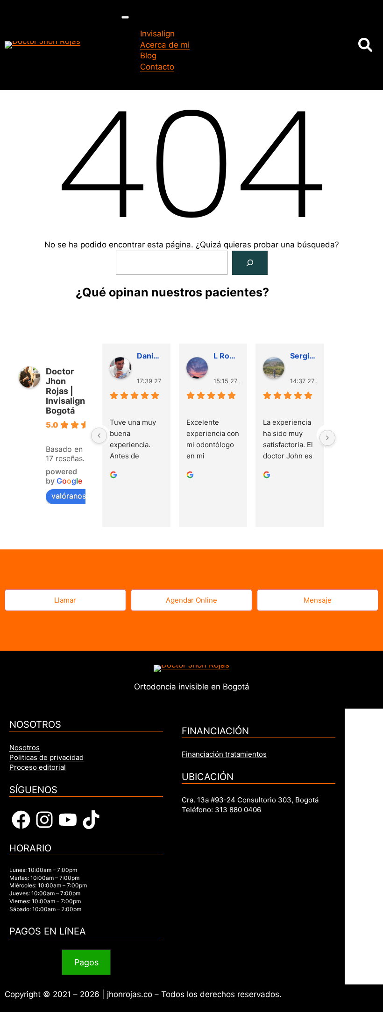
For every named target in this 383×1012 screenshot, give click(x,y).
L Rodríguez (226, 355)
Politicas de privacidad (46, 757)
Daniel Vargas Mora (150, 355)
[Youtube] (67, 819)
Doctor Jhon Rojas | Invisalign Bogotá (65, 390)
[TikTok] (91, 819)
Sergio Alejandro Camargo (303, 355)
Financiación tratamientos (224, 754)
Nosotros (24, 747)
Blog (148, 55)
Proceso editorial (37, 767)
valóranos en (74, 495)
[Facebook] (21, 819)
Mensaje (318, 600)
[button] (86, 962)
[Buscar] (250, 263)
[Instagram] (44, 819)
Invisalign (157, 33)
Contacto (157, 66)
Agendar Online (191, 600)
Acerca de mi (165, 44)
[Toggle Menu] (125, 17)
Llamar (65, 600)
